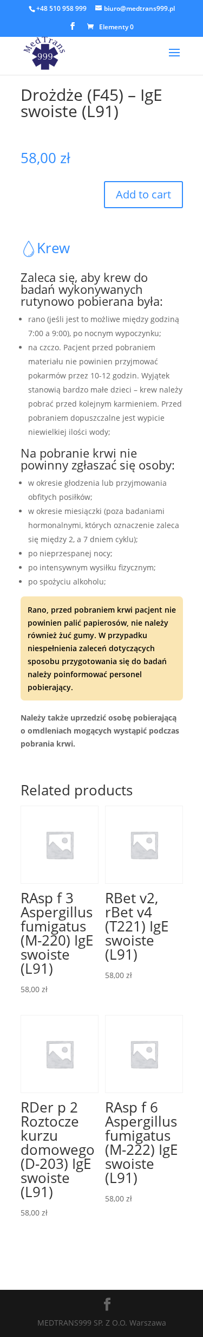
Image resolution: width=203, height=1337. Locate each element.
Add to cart (143, 194)
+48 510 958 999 (61, 8)
